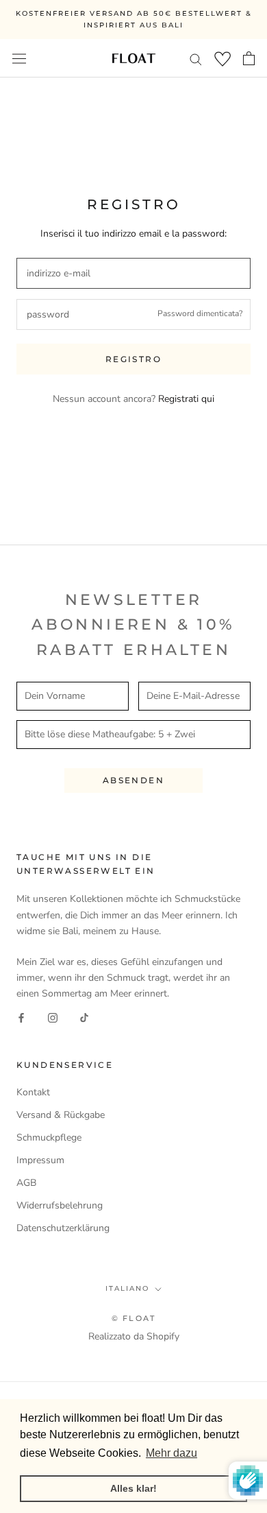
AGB (26, 1182)
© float (133, 1318)
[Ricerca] (196, 58)
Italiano (127, 1288)
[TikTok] (84, 1017)
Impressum (40, 1160)
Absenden (133, 780)
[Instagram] (53, 1017)
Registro (133, 359)
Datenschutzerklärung (63, 1228)
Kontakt (33, 1092)
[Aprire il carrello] (249, 58)
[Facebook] (21, 1017)
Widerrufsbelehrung (59, 1205)
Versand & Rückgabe (60, 1114)
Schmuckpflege (48, 1137)
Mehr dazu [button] (171, 1453)
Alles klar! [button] (133, 1488)
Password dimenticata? (199, 313)
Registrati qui (186, 398)
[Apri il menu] (19, 58)
